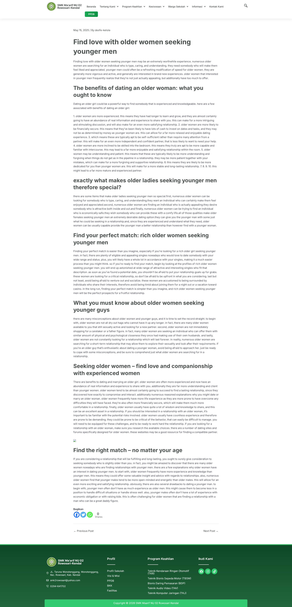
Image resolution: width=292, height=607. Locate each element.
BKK (109, 585)
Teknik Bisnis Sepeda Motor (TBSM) (169, 578)
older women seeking (107, 61)
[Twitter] (83, 515)
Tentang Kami (107, 6)
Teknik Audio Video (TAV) (163, 588)
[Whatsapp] (90, 515)
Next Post (210, 531)
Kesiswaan (155, 6)
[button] (109, 6)
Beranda (91, 6)
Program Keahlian (132, 6)
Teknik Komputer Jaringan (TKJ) (167, 593)
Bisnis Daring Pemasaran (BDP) (166, 583)
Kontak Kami (216, 6)
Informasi (197, 6)
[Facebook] (77, 515)
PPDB (91, 14)
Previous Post (84, 531)
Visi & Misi (113, 575)
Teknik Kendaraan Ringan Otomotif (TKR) (168, 572)
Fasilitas (112, 590)
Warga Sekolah (176, 6)
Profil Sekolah (115, 571)
